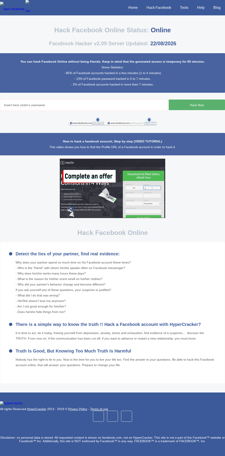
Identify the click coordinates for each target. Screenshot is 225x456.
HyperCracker (36, 409)
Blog (217, 7)
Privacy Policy (77, 409)
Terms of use (99, 409)
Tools (184, 7)
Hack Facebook (159, 7)
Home (133, 7)
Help (201, 7)
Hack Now (197, 105)
